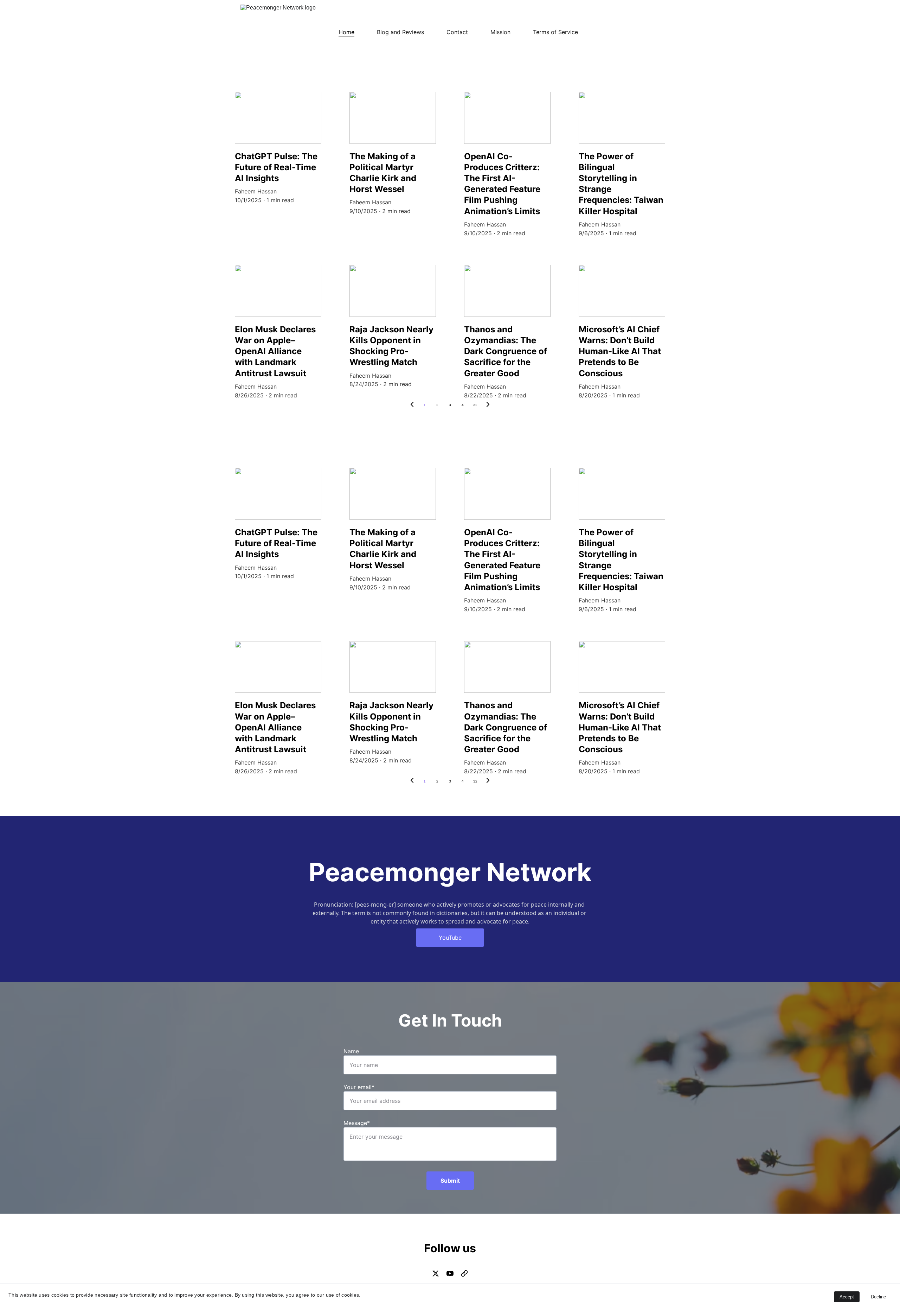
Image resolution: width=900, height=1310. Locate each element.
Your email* (358, 1087)
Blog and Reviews (400, 32)
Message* (356, 1122)
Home (346, 32)
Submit (450, 1180)
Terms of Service (555, 32)
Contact (457, 32)
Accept (847, 1296)
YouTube (450, 937)
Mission (500, 32)
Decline (878, 1296)
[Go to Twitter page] (435, 1273)
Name (351, 1051)
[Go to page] (464, 1273)
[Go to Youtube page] (450, 1273)
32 (475, 405)
